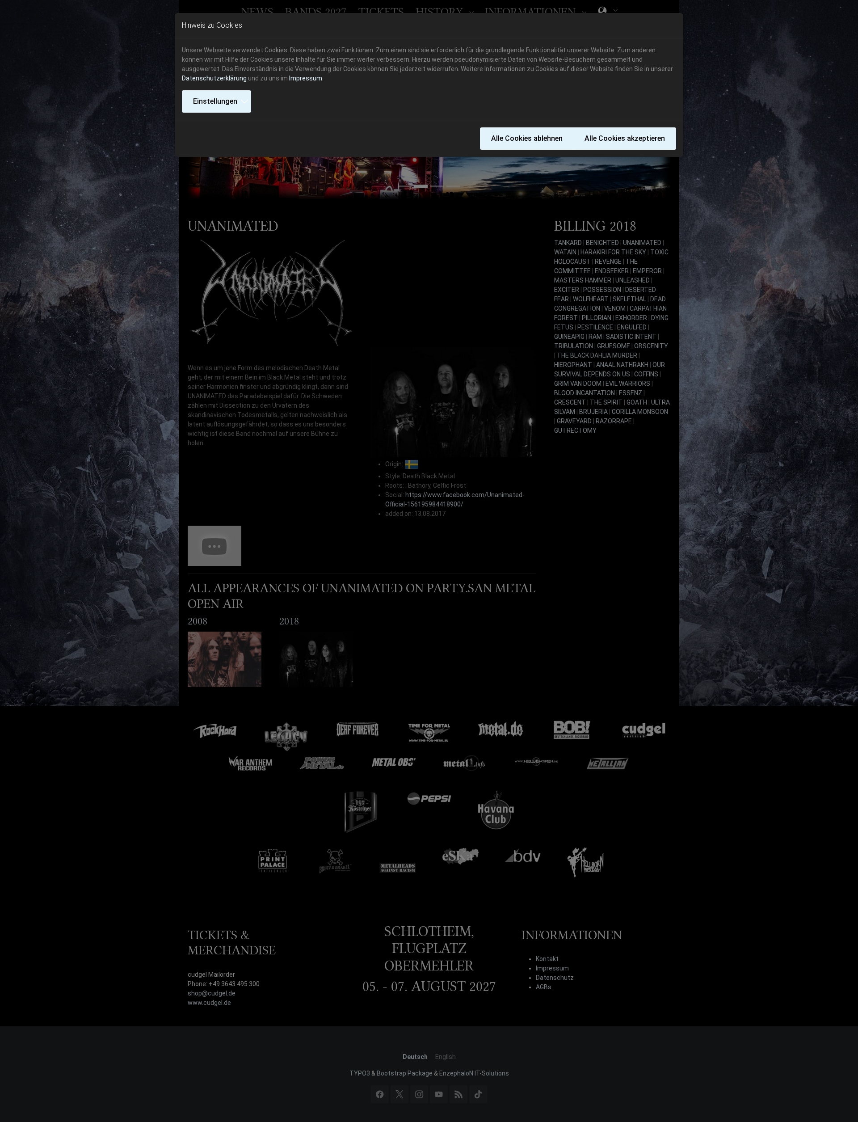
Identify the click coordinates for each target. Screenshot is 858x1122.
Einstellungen (215, 101)
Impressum (305, 78)
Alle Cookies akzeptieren (625, 138)
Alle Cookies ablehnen (527, 138)
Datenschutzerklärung (214, 78)
